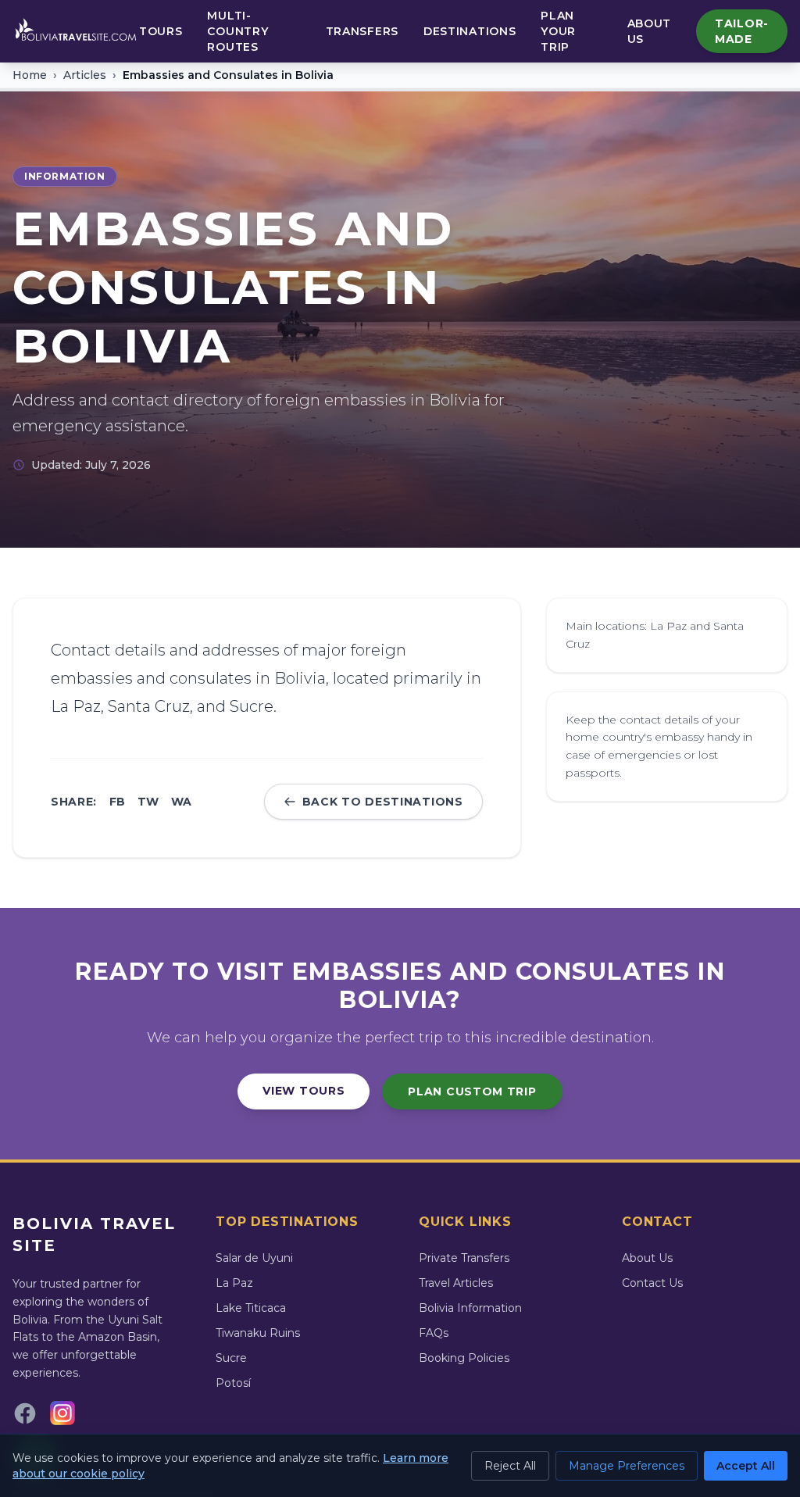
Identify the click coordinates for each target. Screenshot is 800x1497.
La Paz (234, 1283)
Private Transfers (464, 1258)
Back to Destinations (382, 802)
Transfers (362, 31)
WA (181, 802)
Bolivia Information (470, 1308)
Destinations (469, 31)
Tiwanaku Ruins (258, 1333)
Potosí (233, 1383)
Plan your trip (558, 31)
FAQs (433, 1333)
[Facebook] (25, 1413)
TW (148, 802)
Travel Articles (456, 1283)
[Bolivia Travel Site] (75, 31)
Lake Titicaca (251, 1308)
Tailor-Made (742, 31)
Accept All (745, 1466)
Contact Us (652, 1283)
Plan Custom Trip (472, 1091)
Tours (161, 31)
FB (117, 802)
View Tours (303, 1091)
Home (29, 75)
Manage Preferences (626, 1466)
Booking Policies (464, 1358)
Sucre (231, 1358)
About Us (649, 31)
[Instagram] (62, 1413)
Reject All (510, 1466)
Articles (84, 75)
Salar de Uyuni (254, 1258)
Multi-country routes (237, 31)
